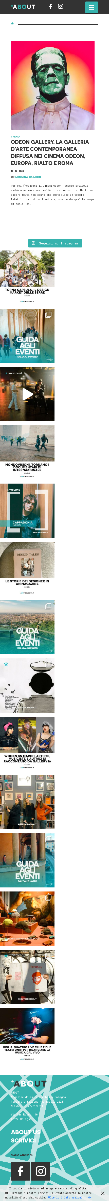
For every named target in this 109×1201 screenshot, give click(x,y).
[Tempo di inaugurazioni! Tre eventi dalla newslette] (27, 336)
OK (89, 1197)
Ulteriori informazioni (65, 1197)
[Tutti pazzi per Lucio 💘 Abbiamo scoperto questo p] (27, 977)
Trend (15, 136)
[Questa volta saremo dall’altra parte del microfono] (27, 802)
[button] (91, 7)
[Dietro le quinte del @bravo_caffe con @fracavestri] (27, 394)
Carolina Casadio (27, 176)
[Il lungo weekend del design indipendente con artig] (27, 277)
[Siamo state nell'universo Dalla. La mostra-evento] (27, 918)
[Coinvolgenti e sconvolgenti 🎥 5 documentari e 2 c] (27, 452)
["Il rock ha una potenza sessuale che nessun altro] (27, 511)
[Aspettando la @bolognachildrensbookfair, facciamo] (27, 627)
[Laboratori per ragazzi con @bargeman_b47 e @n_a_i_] (27, 1035)
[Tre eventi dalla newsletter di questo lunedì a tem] (27, 860)
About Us (26, 1132)
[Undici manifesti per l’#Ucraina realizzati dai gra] (27, 685)
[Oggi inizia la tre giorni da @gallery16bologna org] (27, 744)
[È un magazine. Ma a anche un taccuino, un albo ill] (27, 569)
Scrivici (23, 1140)
